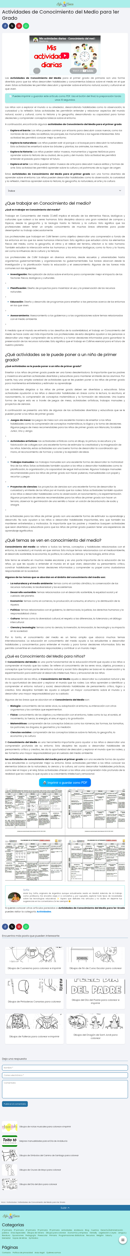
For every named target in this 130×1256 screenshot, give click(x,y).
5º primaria (43, 1230)
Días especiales (18, 1232)
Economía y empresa (78, 1232)
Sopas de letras (20, 1238)
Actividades (66, 1230)
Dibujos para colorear (56, 1232)
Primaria (53, 1235)
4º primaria (31, 1230)
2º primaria (7, 1230)
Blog (87, 1230)
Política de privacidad (23, 1252)
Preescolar (42, 1235)
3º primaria (19, 1230)
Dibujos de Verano (35, 1232)
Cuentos (95, 1230)
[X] (12, 26)
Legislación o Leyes (107, 1232)
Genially (93, 1232)
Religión (100, 1235)
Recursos (90, 1235)
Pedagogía (31, 1235)
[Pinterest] (19, 26)
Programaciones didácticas (71, 1235)
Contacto (6, 1252)
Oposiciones (18, 1235)
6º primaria (55, 1230)
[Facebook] (5, 26)
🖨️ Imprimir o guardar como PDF (65, 782)
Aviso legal (39, 1252)
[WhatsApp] (26, 26)
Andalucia (78, 1230)
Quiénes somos (53, 1252)
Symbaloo (33, 1238)
